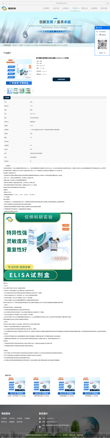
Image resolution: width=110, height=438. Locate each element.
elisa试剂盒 (27, 45)
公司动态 (65, 8)
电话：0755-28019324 (48, 418)
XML (60, 435)
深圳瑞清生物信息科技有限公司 (34, 435)
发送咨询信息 (61, 79)
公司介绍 (56, 8)
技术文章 (104, 8)
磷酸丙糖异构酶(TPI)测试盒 (41, 396)
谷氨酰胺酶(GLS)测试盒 (91, 396)
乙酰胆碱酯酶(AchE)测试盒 (66, 396)
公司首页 (46, 8)
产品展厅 (75, 8)
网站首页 (14, 45)
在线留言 (94, 8)
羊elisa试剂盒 (34, 45)
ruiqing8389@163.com (51, 421)
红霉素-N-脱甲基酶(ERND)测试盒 (17, 396)
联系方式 (85, 8)
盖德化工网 (72, 435)
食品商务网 (80, 435)
